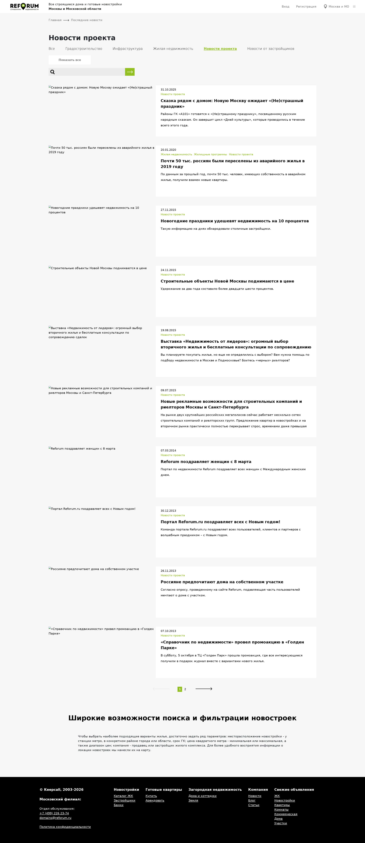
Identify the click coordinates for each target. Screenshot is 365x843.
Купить (151, 796)
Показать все (70, 60)
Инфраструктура (128, 49)
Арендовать (155, 800)
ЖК (277, 796)
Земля (193, 800)
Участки (280, 823)
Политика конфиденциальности (65, 826)
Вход (285, 6)
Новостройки (284, 800)
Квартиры (282, 805)
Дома (278, 818)
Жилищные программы (210, 154)
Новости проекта (173, 94)
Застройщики (124, 800)
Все (52, 49)
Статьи (253, 805)
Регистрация (306, 6)
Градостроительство (83, 49)
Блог (252, 800)
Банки (118, 805)
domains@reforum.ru (55, 818)
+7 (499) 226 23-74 (54, 813)
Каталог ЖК (123, 796)
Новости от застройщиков (270, 49)
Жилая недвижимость (173, 49)
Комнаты (281, 809)
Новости (254, 796)
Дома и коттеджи (202, 796)
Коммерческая (285, 814)
